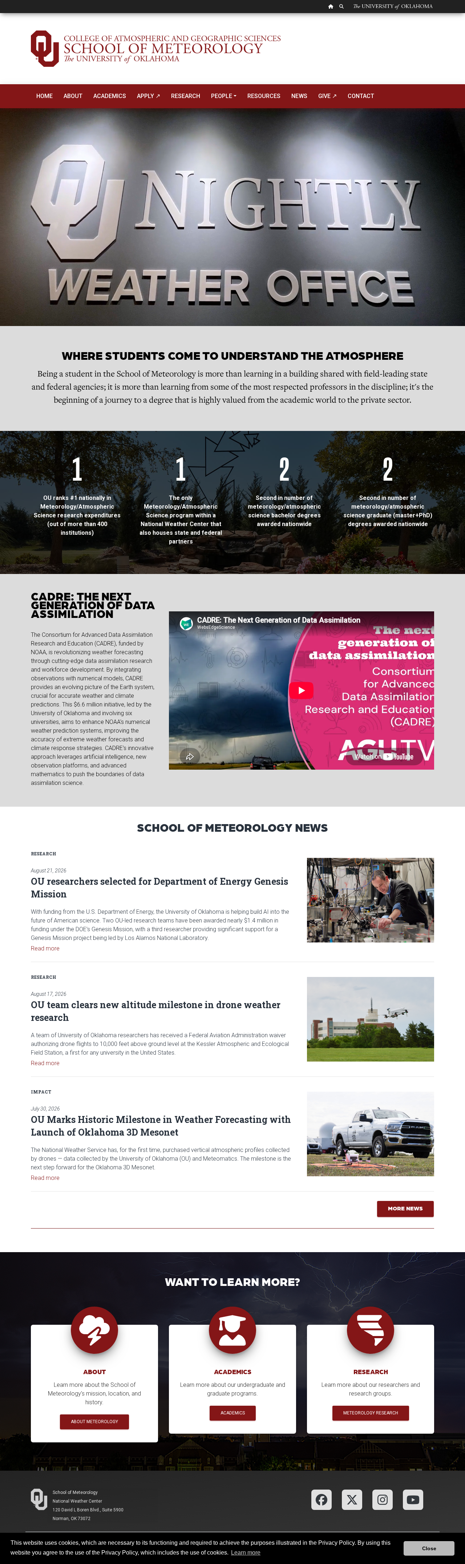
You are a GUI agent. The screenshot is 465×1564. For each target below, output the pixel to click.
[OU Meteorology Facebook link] (321, 1499)
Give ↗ (327, 96)
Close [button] (429, 1548)
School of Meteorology (75, 1492)
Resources (263, 96)
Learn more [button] (245, 1552)
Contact (361, 96)
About (73, 96)
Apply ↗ (148, 96)
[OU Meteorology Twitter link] (352, 1499)
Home (44, 96)
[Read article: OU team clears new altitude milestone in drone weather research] (370, 1019)
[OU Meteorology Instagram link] (382, 1499)
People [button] (221, 96)
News (299, 96)
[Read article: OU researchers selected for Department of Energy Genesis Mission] (370, 900)
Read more (45, 948)
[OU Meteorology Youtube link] (413, 1499)
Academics (109, 96)
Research (185, 96)
